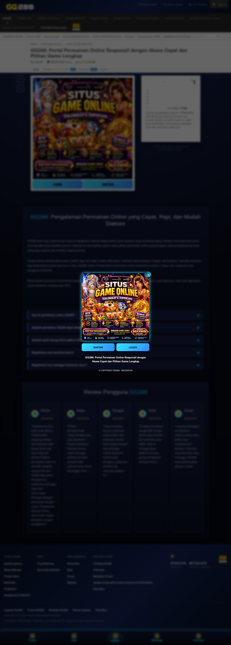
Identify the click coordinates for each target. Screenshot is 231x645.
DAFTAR (98, 347)
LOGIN (133, 347)
